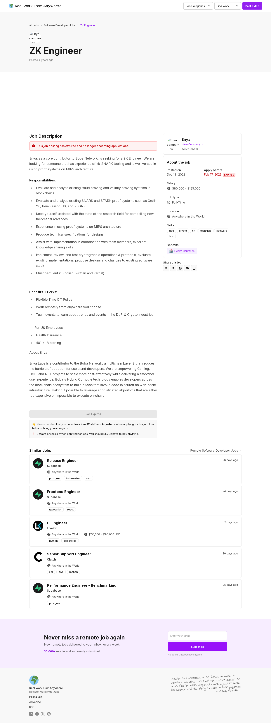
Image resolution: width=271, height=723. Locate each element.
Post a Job (252, 6)
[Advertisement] (135, 99)
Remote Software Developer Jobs (214, 450)
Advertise (35, 701)
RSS (31, 707)
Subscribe (197, 646)
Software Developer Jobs (59, 25)
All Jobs (34, 25)
